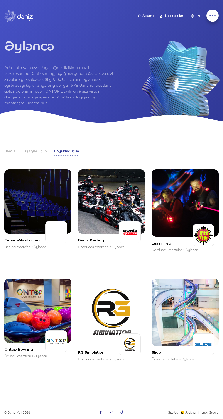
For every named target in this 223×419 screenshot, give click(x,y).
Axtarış (148, 15)
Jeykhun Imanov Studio (202, 412)
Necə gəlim (174, 15)
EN (197, 16)
